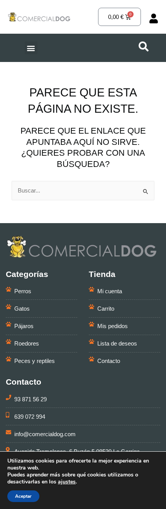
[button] (31, 47)
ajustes (67, 481)
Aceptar (23, 496)
